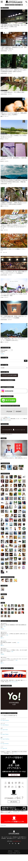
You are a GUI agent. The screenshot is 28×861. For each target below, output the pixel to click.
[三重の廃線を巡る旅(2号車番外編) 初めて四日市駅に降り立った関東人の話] (14, 16)
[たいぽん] (2, 533)
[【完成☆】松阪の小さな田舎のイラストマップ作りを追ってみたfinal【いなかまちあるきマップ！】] (14, 217)
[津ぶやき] (15, 507)
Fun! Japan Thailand (4, 734)
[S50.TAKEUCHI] (15, 511)
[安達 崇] (2, 520)
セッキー (2, 28)
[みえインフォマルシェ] (6, 524)
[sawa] (24, 498)
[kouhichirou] (9, 609)
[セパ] (24, 489)
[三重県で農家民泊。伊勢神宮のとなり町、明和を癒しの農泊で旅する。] (14, 39)
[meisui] (11, 524)
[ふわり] (6, 541)
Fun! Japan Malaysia (5, 725)
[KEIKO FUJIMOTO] (6, 537)
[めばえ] (11, 567)
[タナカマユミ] (2, 498)
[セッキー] (19, 520)
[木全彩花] (6, 511)
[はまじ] (11, 476)
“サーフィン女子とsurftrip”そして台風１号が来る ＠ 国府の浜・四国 (14, 294)
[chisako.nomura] (24, 567)
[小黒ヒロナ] (19, 481)
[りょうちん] (11, 515)
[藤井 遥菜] (24, 537)
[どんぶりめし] (5, 609)
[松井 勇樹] (6, 481)
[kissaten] (24, 528)
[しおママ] (24, 481)
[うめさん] (15, 558)
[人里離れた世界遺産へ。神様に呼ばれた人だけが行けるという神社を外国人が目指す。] (14, 194)
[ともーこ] (21, 467)
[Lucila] (11, 498)
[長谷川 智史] (15, 567)
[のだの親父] (9, 612)
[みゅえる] (15, 541)
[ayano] (11, 558)
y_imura (2, 297)
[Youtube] (18, 843)
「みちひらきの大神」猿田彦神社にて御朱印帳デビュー (14, 158)
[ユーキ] (11, 528)
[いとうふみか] (6, 558)
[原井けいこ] (6, 528)
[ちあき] (19, 524)
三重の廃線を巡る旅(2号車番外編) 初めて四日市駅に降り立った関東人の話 (14, 26)
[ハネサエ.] (19, 476)
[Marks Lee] (16, 609)
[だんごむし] (19, 541)
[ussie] (11, 541)
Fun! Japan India (4, 748)
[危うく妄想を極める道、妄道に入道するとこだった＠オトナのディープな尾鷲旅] (14, 308)
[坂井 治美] (11, 520)
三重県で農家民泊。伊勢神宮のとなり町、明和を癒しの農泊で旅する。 (14, 48)
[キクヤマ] (11, 545)
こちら (3, 420)
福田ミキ (2, 116)
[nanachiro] (11, 485)
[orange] (15, 481)
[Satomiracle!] (11, 550)
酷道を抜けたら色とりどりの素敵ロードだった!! (13, 250)
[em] (6, 571)
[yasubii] (19, 502)
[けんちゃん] (16, 605)
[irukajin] (9, 616)
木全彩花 (2, 628)
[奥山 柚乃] (19, 567)
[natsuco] (15, 489)
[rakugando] (2, 616)
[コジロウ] (2, 597)
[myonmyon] (19, 528)
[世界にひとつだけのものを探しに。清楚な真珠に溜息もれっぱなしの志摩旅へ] (14, 105)
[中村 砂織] (15, 563)
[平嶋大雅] (19, 533)
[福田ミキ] (9, 467)
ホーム (11, 7)
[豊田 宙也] (12, 612)
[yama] (19, 537)
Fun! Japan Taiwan (4, 729)
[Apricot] (15, 580)
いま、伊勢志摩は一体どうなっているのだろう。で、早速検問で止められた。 (13, 339)
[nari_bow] (15, 467)
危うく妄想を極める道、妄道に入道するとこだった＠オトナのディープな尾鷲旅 (14, 317)
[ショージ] (24, 515)
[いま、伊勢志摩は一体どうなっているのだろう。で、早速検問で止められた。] (14, 330)
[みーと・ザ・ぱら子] (19, 494)
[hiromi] (6, 485)
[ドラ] (23, 609)
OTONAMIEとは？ (17, 850)
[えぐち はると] (19, 498)
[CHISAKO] (24, 520)
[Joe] (6, 507)
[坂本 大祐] (2, 589)
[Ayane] (15, 537)
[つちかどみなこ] (24, 485)
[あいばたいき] (24, 550)
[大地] (23, 612)
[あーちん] (6, 520)
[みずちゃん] (6, 545)
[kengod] (23, 605)
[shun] (19, 485)
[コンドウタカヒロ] (15, 554)
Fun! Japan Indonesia (5, 720)
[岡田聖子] (2, 476)
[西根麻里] (11, 489)
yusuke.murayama (4, 50)
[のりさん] (11, 533)
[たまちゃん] (24, 533)
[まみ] (19, 605)
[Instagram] (12, 843)
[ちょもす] (2, 550)
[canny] (15, 520)
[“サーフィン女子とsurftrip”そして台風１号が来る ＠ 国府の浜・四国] (14, 285)
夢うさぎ (2, 138)
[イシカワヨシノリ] (11, 502)
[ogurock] (15, 485)
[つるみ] (24, 554)
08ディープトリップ (4, 23)
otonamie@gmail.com (17, 841)
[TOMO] (2, 507)
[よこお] (19, 612)
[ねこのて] (16, 612)
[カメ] (2, 571)
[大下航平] (6, 533)
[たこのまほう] (6, 498)
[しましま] (19, 545)
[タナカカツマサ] (2, 537)
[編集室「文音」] (24, 541)
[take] (19, 609)
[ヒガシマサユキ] (11, 580)
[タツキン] (24, 507)
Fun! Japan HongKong (5, 739)
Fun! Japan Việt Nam (5, 743)
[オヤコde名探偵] (2, 554)
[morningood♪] (5, 612)
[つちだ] (15, 528)
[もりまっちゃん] (24, 494)
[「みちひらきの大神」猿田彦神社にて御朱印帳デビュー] (14, 149)
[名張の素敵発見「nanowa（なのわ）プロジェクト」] (2, 515)
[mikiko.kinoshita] (11, 511)
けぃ (1, 252)
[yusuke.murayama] (3, 467)
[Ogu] (9, 605)
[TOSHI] (2, 489)
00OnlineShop (12, 4)
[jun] (19, 489)
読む (5, 626)
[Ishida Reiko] (6, 567)
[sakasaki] (11, 507)
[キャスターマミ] (15, 476)
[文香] (2, 545)
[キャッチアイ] (19, 558)
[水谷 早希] (24, 558)
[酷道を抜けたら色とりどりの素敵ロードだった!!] (14, 241)
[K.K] (19, 563)
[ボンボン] (12, 609)
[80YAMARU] (19, 554)
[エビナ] (19, 550)
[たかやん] (11, 494)
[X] (15, 843)
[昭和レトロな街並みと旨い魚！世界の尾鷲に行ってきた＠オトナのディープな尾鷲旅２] (14, 263)
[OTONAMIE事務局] (2, 605)
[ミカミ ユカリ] (2, 580)
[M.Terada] (6, 563)
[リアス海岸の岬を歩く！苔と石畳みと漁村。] (14, 84)
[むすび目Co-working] (11, 554)
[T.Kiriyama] (2, 528)
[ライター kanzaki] (11, 481)
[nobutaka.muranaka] (2, 563)
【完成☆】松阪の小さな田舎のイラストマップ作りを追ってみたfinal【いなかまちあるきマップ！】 (14, 226)
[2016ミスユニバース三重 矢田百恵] (15, 550)
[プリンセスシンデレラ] (2, 481)
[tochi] (19, 511)
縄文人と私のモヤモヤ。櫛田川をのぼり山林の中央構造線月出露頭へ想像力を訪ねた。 (14, 70)
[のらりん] (24, 524)
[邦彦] (24, 511)
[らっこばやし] (19, 507)
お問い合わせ (10, 850)
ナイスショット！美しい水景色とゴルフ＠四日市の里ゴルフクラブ (14, 136)
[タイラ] (2, 524)
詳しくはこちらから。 (14, 681)
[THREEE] (2, 612)
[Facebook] (9, 843)
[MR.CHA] (2, 541)
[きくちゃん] (15, 502)
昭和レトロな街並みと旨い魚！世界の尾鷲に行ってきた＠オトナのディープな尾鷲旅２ (14, 272)
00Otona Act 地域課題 (18, 4)
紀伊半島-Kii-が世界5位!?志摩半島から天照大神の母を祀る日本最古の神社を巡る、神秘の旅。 (14, 181)
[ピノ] (2, 558)
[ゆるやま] (19, 515)
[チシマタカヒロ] (2, 511)
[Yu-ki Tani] (24, 545)
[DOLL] (6, 494)
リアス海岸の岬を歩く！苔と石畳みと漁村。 (13, 92)
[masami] (11, 537)
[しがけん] (11, 563)
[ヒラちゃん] (5, 616)
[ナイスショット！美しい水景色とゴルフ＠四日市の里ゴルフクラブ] (14, 127)
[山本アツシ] (2, 502)
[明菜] (6, 550)
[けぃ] (6, 489)
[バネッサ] (5, 605)
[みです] (24, 563)
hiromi (2, 230)
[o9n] (2, 567)
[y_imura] (2, 485)
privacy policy (3, 825)
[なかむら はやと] (15, 533)
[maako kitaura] (6, 580)
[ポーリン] (6, 554)
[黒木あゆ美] (6, 502)
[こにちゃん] (2, 494)
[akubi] (15, 515)
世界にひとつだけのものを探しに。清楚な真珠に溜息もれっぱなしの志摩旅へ (14, 114)
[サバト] (24, 502)
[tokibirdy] (6, 515)
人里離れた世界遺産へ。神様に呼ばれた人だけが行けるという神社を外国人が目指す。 (14, 203)
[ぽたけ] (15, 494)
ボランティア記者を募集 (11, 456)
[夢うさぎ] (15, 524)
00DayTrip (7, 4)
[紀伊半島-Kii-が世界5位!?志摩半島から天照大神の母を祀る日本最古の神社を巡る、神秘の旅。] (14, 172)
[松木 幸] (15, 498)
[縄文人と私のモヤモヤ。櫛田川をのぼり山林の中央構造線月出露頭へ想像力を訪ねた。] (14, 61)
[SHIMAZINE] (24, 477)
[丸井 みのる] (15, 545)
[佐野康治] (6, 476)
